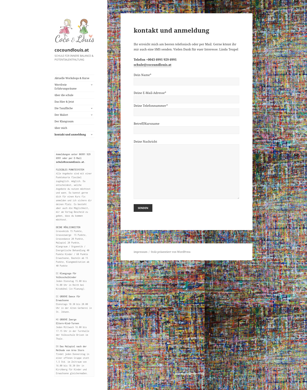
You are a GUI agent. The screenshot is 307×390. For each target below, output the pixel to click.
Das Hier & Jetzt (64, 101)
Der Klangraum (64, 121)
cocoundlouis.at (72, 50)
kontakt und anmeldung (70, 134)
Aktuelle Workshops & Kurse (72, 78)
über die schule (64, 95)
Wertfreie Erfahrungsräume (66, 86)
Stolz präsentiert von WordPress (170, 252)
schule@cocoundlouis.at (70, 162)
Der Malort (61, 115)
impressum (140, 252)
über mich (61, 128)
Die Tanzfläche (64, 108)
